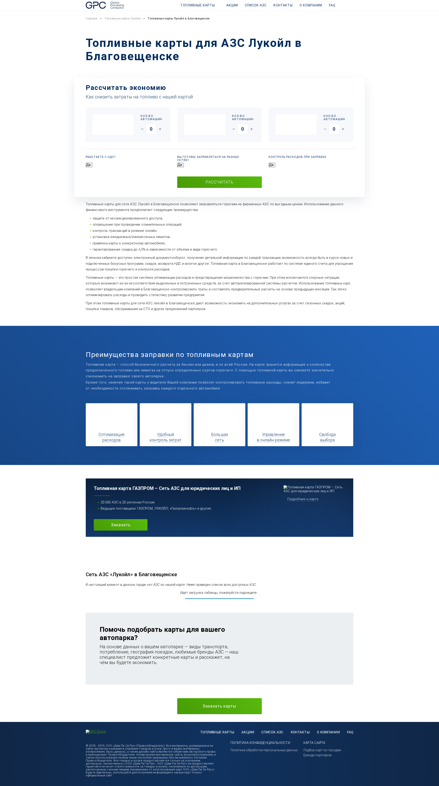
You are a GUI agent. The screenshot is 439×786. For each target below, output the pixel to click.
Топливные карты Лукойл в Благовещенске (178, 18)
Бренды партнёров (317, 755)
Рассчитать (219, 182)
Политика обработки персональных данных (264, 750)
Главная (92, 18)
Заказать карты (219, 706)
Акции (232, 5)
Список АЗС (256, 5)
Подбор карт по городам (322, 750)
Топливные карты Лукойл (122, 18)
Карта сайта (314, 743)
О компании (311, 5)
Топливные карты (197, 5)
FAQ (332, 5)
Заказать (121, 524)
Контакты (283, 5)
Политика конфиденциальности (260, 743)
